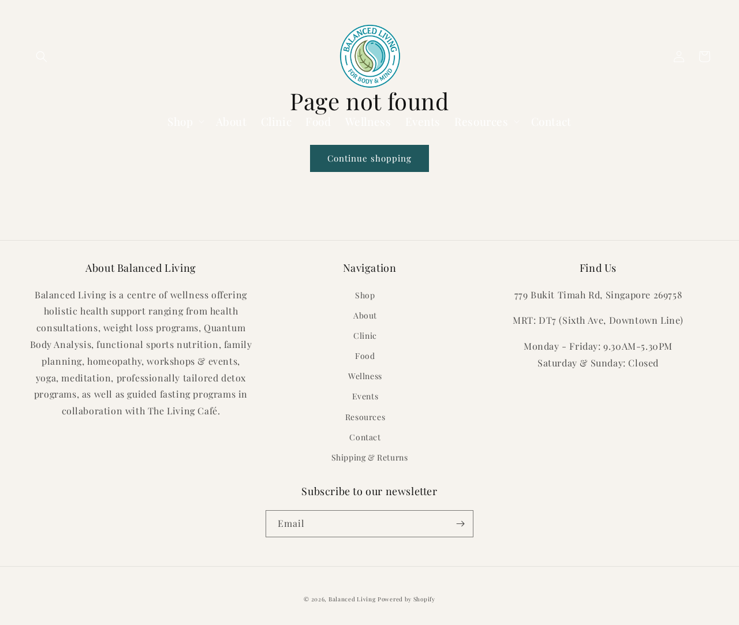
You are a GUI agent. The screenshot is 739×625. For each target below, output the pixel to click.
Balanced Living (352, 599)
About (365, 315)
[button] (41, 56)
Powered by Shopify (406, 599)
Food (365, 355)
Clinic (365, 335)
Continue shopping (369, 158)
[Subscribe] (460, 523)
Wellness (365, 375)
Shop (365, 295)
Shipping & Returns (369, 457)
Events (365, 396)
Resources (365, 416)
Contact (364, 437)
